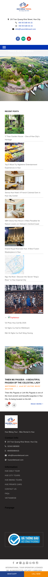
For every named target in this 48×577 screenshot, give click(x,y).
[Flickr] (19, 562)
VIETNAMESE (10, 498)
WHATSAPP (12, 574)
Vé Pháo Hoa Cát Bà (13, 323)
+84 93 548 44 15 (25, 23)
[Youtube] (29, 39)
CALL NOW (36, 574)
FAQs (7, 493)
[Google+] (29, 562)
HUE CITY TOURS (12, 475)
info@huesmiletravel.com (25, 29)
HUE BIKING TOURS (13, 480)
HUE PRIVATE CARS (13, 484)
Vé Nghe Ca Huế (12, 328)
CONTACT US (10, 489)
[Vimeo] (26, 562)
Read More (36, 404)
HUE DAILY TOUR (12, 471)
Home (3, 55)
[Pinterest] (32, 562)
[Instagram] (36, 562)
